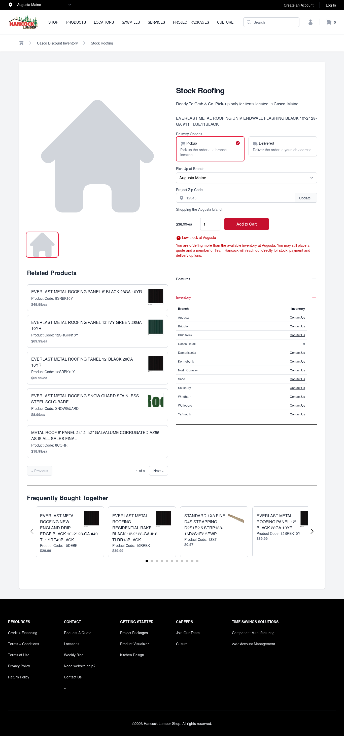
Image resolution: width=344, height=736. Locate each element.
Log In (331, 5)
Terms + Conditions (23, 643)
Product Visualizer (134, 643)
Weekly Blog (74, 654)
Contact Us (297, 317)
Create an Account (299, 5)
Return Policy (18, 676)
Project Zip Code (189, 189)
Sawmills (131, 22)
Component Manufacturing (253, 632)
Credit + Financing (22, 632)
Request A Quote (77, 632)
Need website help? (79, 665)
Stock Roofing (102, 43)
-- (65, 687)
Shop (53, 22)
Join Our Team (188, 632)
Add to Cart (246, 224)
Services (156, 22)
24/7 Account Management (253, 643)
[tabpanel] (97, 156)
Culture (225, 22)
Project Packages (191, 22)
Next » (158, 470)
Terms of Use (18, 654)
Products (76, 22)
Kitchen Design (132, 654)
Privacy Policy (19, 665)
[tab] (42, 245)
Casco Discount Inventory (57, 43)
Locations (104, 22)
